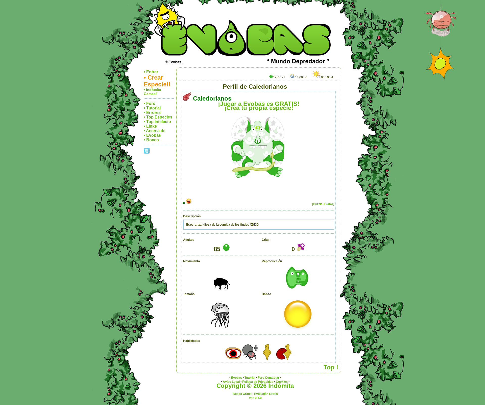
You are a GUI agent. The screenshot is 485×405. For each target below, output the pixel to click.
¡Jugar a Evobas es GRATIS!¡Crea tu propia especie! (258, 105)
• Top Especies (158, 117)
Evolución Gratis (266, 394)
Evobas (236, 377)
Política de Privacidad (257, 382)
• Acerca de (154, 131)
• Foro (149, 103)
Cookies (282, 382)
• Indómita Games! (152, 92)
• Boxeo (151, 140)
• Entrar (151, 72)
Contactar (272, 377)
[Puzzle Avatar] (323, 204)
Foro (261, 377)
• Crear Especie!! (157, 81)
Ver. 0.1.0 (255, 398)
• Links (150, 126)
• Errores (152, 112)
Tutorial (250, 377)
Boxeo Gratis (242, 394)
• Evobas (152, 135)
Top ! (331, 367)
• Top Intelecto (157, 122)
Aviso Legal (231, 382)
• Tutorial (152, 108)
